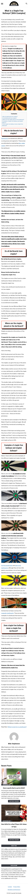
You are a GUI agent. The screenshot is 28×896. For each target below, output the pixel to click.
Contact (10, 886)
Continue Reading (14, 801)
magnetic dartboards (7, 613)
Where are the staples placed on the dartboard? (13, 119)
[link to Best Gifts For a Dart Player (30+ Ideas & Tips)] (14, 813)
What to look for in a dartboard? (17, 727)
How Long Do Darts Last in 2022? (14, 788)
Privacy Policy (16, 886)
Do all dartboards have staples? (9, 118)
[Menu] (2, 4)
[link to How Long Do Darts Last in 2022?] (14, 777)
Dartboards (4, 138)
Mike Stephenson (14, 744)
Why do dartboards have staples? (10, 116)
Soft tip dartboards (7, 565)
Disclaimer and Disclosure (14, 889)
